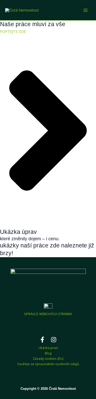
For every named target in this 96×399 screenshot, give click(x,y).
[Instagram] (54, 340)
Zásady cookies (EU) (48, 358)
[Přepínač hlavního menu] (85, 10)
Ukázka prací (48, 347)
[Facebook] (42, 340)
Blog (48, 353)
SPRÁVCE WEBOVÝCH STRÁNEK (48, 314)
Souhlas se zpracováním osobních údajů (48, 364)
